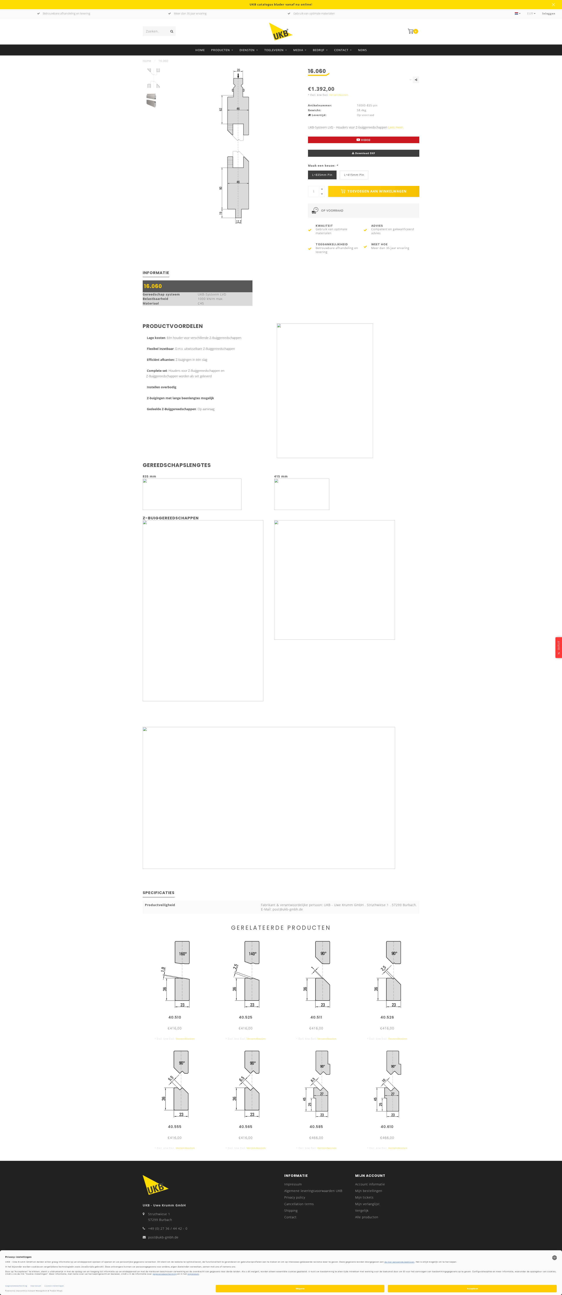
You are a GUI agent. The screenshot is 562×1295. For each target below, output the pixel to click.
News (362, 50)
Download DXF (364, 153)
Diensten (247, 50)
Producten (220, 50)
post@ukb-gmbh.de (163, 1237)
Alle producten (366, 1217)
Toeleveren (274, 50)
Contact (341, 50)
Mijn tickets (364, 1197)
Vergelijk (362, 1210)
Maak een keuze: (323, 165)
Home (200, 50)
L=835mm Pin (322, 175)
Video (365, 140)
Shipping (291, 1210)
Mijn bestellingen (368, 1191)
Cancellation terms (299, 1204)
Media (298, 50)
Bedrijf (318, 50)
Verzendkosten (338, 94)
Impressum (293, 1184)
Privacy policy (294, 1197)
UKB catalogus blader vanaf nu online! (281, 4)
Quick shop (177, 1016)
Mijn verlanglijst (367, 1204)
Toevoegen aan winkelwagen (376, 191)
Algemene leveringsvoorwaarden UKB (313, 1191)
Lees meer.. (396, 127)
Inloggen (548, 13)
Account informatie (370, 1184)
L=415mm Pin (354, 175)
